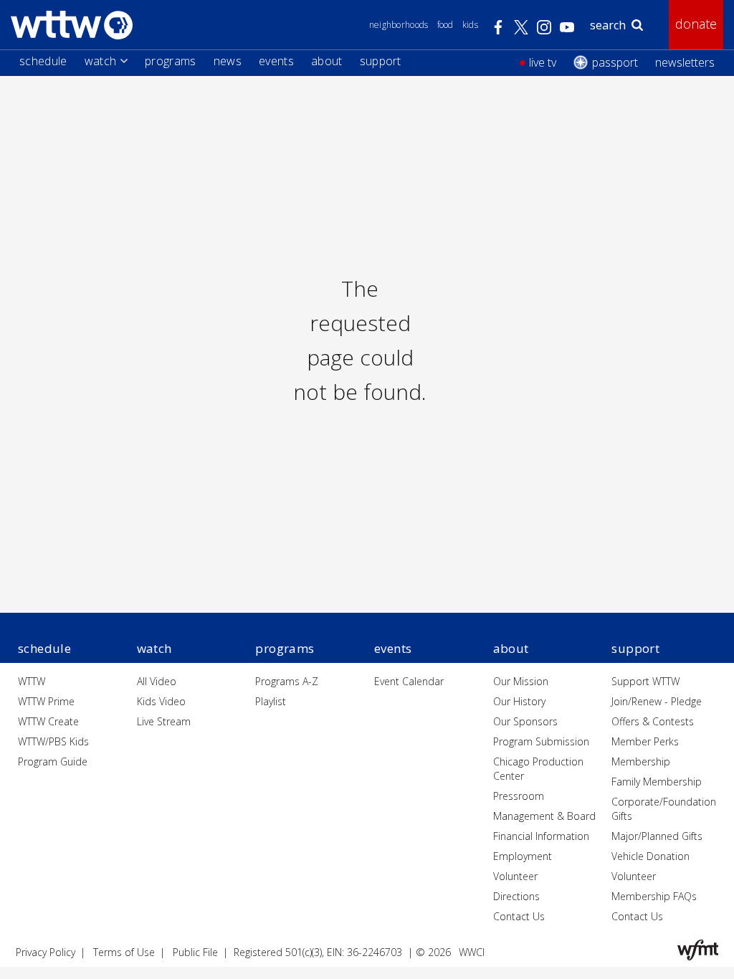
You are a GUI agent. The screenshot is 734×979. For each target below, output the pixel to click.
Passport (615, 62)
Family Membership (656, 781)
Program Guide (52, 761)
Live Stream (164, 721)
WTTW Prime (46, 701)
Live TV (542, 62)
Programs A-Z (286, 681)
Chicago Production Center (538, 769)
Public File (195, 952)
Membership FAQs (654, 896)
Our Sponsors (525, 721)
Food (445, 25)
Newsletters (685, 62)
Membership (640, 761)
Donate (696, 23)
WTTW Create (48, 721)
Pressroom (518, 796)
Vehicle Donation (650, 856)
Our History (519, 701)
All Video (156, 681)
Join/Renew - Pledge (656, 701)
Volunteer (515, 876)
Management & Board (544, 816)
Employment (522, 856)
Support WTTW (645, 681)
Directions (516, 896)
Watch (101, 61)
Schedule (43, 61)
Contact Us (519, 916)
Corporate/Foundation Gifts (663, 809)
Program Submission (541, 741)
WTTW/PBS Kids (53, 741)
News (228, 61)
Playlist (270, 701)
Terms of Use (124, 952)
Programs (170, 61)
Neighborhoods (399, 25)
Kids (470, 25)
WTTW (31, 681)
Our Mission (520, 681)
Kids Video (161, 701)
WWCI (472, 952)
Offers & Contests (652, 721)
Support (380, 61)
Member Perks (645, 741)
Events (276, 61)
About (327, 61)
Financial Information (541, 836)
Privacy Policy (45, 952)
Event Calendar (409, 681)
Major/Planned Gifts (656, 836)
